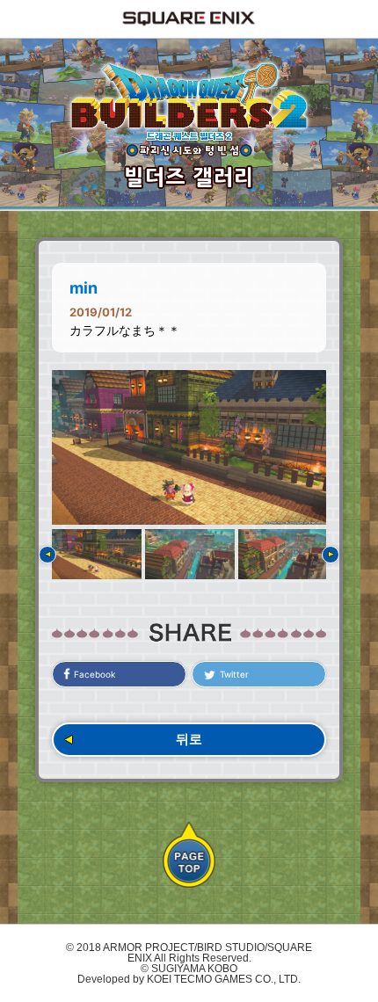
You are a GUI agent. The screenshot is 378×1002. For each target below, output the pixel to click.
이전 (47, 554)
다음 (330, 554)
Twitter (234, 674)
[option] (189, 447)
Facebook (94, 674)
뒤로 (189, 738)
